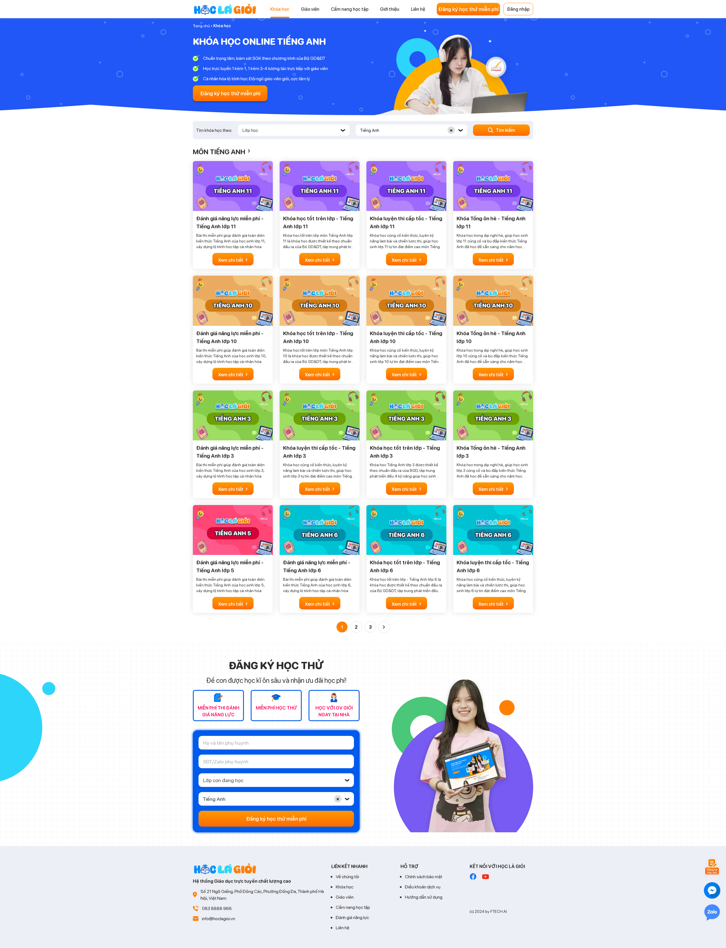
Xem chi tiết (233, 259)
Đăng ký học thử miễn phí (468, 9)
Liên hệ (342, 927)
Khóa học (344, 887)
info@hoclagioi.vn (218, 918)
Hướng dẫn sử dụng (423, 897)
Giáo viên (345, 897)
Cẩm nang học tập (353, 907)
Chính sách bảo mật (423, 876)
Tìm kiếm (505, 130)
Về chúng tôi (347, 876)
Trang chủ (201, 25)
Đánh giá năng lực (352, 917)
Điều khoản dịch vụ (422, 887)
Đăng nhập (518, 9)
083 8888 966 (217, 908)
